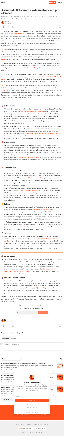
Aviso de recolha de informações (40, 405)
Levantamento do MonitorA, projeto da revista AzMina (29, 270)
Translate (5, 7)
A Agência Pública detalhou (28, 157)
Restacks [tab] (13, 338)
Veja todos (6, 399)
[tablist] (9, 338)
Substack (24, 432)
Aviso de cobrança (43, 424)
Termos (34, 424)
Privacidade (28, 424)
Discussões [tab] (17, 359)
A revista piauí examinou (15, 34)
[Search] (61, 359)
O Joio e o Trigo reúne (43, 288)
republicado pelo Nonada (41, 209)
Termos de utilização (42, 404)
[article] (32, 367)
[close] (48, 375)
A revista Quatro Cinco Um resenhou (33, 227)
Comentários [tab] (5, 338)
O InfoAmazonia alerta (36, 178)
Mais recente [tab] (9, 359)
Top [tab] (3, 359)
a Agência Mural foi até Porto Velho (29, 190)
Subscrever (52, 2)
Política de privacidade (32, 407)
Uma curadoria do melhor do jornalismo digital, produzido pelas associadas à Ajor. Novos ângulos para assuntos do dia (27, 366)
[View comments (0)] (8, 27)
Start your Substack (26, 428)
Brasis (7, 21)
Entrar (60, 2)
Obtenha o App (40, 428)
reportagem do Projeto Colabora (32, 111)
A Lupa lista (38, 68)
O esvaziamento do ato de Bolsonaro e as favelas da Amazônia (23, 363)
